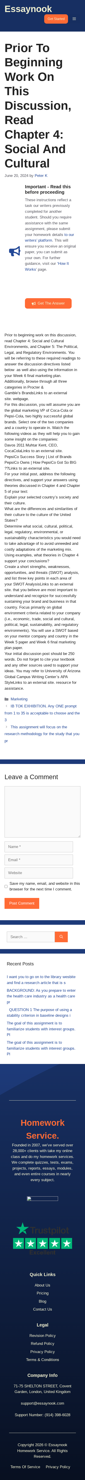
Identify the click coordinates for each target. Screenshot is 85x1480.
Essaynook (28, 9)
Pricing (43, 1293)
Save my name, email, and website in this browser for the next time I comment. (45, 886)
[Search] (61, 937)
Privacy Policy (42, 1352)
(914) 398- (53, 1415)
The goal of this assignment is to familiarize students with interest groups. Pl (41, 1029)
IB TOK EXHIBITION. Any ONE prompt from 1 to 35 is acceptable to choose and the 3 (42, 713)
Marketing (19, 699)
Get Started (56, 19)
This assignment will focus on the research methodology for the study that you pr (42, 734)
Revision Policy (42, 1336)
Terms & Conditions (42, 1360)
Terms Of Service (25, 1467)
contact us (42, 1309)
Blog (42, 1301)
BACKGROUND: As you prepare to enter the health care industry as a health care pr (41, 996)
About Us (42, 1285)
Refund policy (42, 1343)
